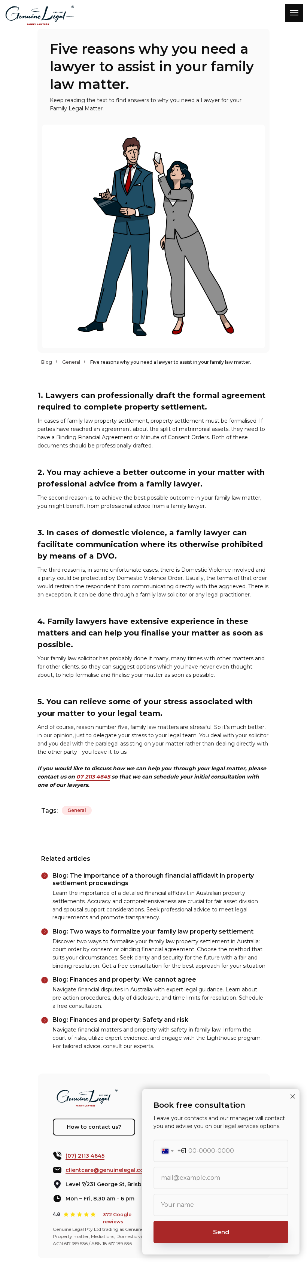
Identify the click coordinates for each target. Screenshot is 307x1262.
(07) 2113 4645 (85, 1155)
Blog (46, 362)
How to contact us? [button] (94, 1126)
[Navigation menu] (294, 12)
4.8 (56, 1214)
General (71, 362)
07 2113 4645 (93, 776)
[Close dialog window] (292, 1096)
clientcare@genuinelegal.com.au (111, 1170)
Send (221, 1232)
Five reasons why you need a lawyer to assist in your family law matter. (170, 362)
